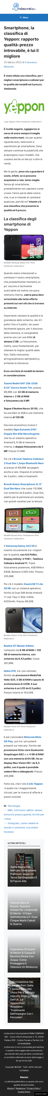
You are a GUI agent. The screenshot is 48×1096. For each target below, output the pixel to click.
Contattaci (24, 1070)
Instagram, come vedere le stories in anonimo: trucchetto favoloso (21, 827)
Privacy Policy (33, 1088)
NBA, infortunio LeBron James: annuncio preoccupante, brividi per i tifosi (24, 814)
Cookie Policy (24, 1092)
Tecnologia (14, 805)
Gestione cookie (41, 1094)
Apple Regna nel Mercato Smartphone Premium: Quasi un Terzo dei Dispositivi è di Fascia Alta (23, 874)
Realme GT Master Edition (19, 645)
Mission (10, 1088)
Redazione (20, 1088)
